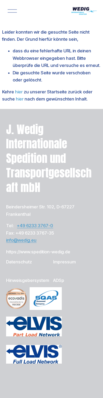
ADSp (58, 280)
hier (19, 91)
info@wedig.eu (21, 240)
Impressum (64, 261)
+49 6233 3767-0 (35, 225)
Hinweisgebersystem (27, 280)
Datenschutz (19, 261)
